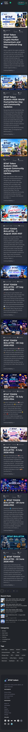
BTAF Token (4, 649)
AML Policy (7, 697)
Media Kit (6, 711)
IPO (18, 660)
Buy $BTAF (21, 2)
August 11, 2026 (13, 612)
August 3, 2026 (8, 225)
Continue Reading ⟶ (9, 70)
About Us (6, 703)
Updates (12, 649)
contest (23, 655)
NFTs (12, 655)
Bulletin (18, 649)
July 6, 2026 (7, 444)
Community (4, 658)
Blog (5, 707)
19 (13, 591)
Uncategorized (6, 639)
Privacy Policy (7, 692)
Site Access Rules (8, 696)
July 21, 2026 (7, 337)
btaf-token (20, 93)
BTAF (18, 652)
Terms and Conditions (9, 694)
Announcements (6, 652)
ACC (22, 660)
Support (6, 709)
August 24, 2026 (13, 602)
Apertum (21, 658)
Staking (21, 31)
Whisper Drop (5, 655)
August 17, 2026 (13, 607)
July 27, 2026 (7, 281)
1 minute (7, 602)
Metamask (20, 160)
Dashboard (11, 660)
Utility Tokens (13, 658)
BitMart (21, 281)
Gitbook (6, 714)
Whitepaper (7, 705)
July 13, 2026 (7, 391)
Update (4, 641)
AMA (13, 652)
